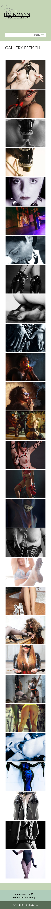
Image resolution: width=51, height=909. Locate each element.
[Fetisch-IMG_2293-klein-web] (25, 292)
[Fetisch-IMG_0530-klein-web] (25, 175)
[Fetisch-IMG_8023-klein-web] (25, 790)
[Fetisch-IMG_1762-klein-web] (25, 205)
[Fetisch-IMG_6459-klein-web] (25, 585)
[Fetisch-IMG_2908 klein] (25, 409)
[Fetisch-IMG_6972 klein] (25, 643)
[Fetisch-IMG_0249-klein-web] (25, 117)
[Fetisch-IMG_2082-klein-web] (25, 263)
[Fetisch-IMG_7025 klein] (25, 673)
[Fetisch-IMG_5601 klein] (25, 526)
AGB (31, 894)
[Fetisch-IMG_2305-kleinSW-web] (25, 322)
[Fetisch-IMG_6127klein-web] (25, 556)
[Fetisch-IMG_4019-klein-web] (25, 439)
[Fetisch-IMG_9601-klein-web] (25, 877)
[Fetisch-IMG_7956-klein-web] (25, 760)
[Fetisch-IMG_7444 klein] (25, 731)
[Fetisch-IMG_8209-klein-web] (25, 819)
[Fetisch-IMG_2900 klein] (25, 380)
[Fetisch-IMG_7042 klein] (25, 702)
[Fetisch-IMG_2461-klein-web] (25, 351)
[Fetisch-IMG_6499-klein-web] (25, 614)
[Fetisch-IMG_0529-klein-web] (25, 146)
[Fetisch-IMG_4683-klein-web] (25, 468)
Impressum (20, 894)
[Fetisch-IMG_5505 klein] (25, 497)
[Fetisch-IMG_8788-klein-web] (25, 848)
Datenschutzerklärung (24, 897)
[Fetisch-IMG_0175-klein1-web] (25, 88)
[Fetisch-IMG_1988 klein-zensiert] (25, 234)
